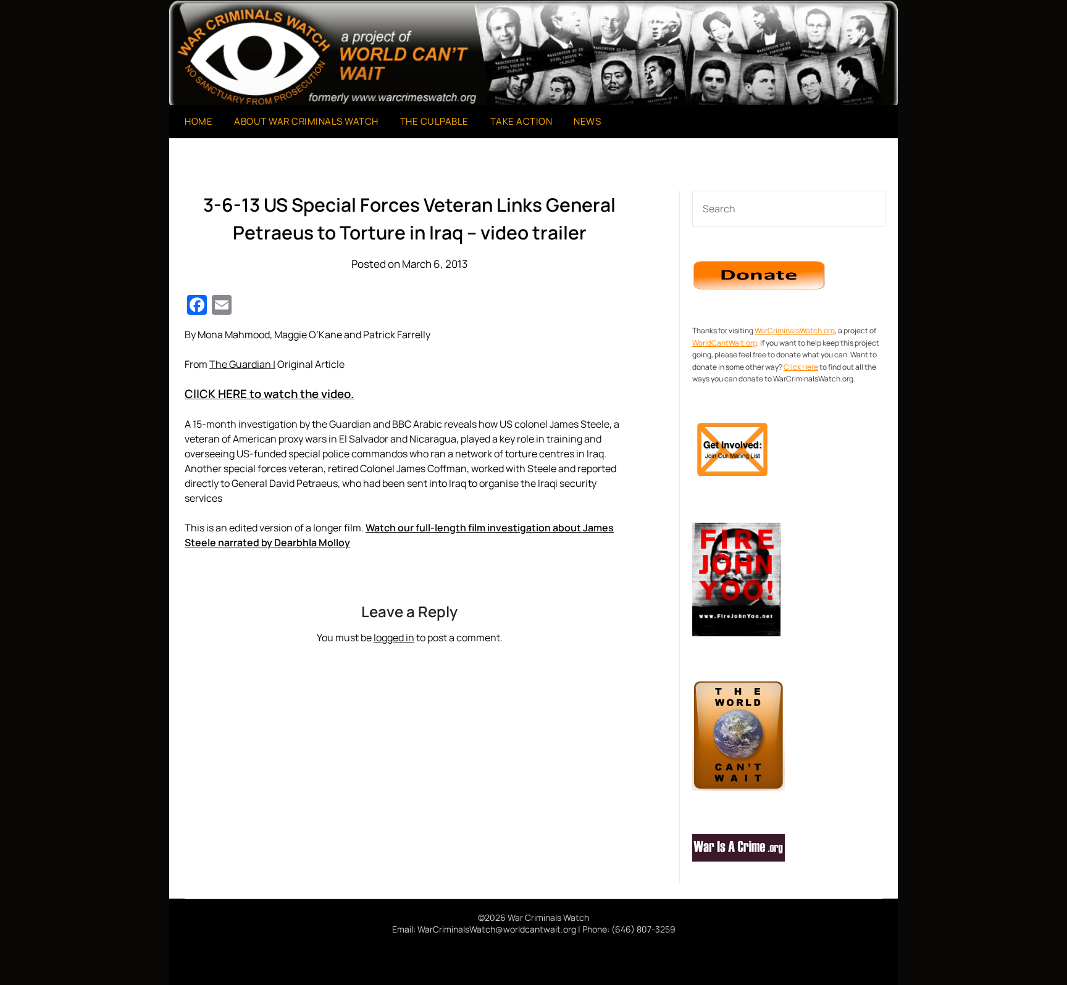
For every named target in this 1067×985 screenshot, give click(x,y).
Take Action (521, 121)
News (587, 121)
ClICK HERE (269, 394)
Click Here (801, 367)
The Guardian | (242, 364)
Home (198, 121)
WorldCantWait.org (724, 343)
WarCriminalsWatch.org (795, 330)
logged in (394, 637)
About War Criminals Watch (306, 121)
